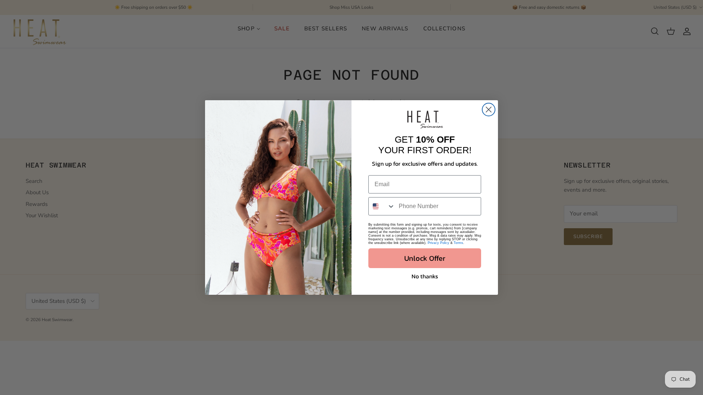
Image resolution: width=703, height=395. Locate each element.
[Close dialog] (488, 109)
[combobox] (382, 206)
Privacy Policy (438, 243)
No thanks (425, 276)
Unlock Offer (424, 258)
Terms (458, 243)
